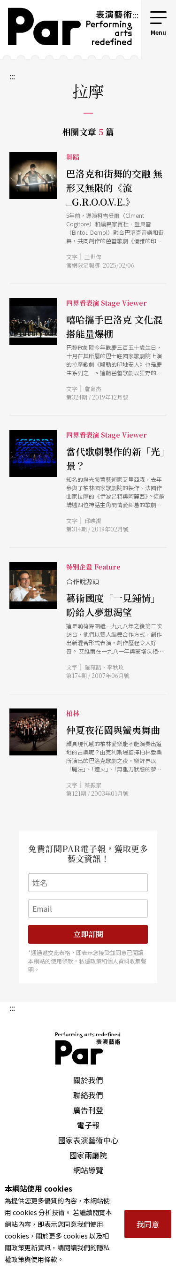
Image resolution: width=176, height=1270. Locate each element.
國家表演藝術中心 (88, 1140)
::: (135, 15)
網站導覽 (88, 1170)
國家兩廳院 (88, 1155)
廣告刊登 (88, 1110)
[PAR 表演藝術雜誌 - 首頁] (66, 29)
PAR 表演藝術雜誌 (88, 1048)
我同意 (148, 1224)
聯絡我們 (88, 1095)
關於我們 (88, 1079)
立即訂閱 (88, 934)
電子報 (88, 1125)
